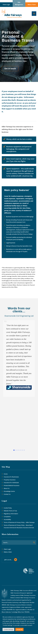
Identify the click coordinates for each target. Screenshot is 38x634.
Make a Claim (32, 4)
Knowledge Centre (9, 491)
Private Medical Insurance (11, 485)
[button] (13, 450)
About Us (6, 488)
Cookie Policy (8, 508)
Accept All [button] (19, 629)
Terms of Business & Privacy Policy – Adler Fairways (19, 522)
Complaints (7, 516)
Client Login (6, 4)
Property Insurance (9, 480)
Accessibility (7, 519)
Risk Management (19, 3)
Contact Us (7, 494)
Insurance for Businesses (11, 477)
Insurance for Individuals (11, 482)
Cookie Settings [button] (8, 629)
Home (5, 474)
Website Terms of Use (10, 511)
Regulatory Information (11, 514)
